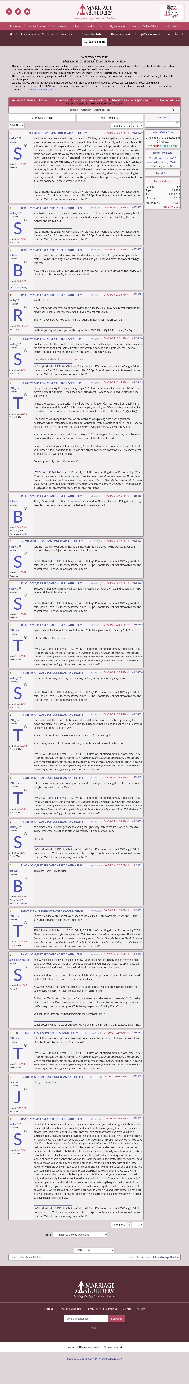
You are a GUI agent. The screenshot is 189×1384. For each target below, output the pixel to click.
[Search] (172, 110)
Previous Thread (43, 117)
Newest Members (162, 152)
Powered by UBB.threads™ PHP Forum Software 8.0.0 (94, 1358)
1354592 (138, 249)
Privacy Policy (94, 1309)
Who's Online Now (163, 132)
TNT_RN (97, 541)
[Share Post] (128, 133)
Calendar (86, 109)
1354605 (138, 910)
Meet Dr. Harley (92, 34)
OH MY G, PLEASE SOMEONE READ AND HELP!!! (58, 133)
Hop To (47, 1234)
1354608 (138, 1076)
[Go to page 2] (141, 126)
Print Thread (17, 125)
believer (98, 910)
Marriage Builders (23, 100)
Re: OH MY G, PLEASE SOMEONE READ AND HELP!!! (52, 207)
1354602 (138, 777)
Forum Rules (17, 1257)
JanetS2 (98, 1119)
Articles (173, 34)
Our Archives (61, 100)
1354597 (138, 540)
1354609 (138, 1118)
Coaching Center (95, 26)
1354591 (138, 207)
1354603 (138, 821)
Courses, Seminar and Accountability (46, 26)
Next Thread (108, 117)
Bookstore (15, 26)
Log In (176, 100)
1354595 (138, 382)
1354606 (138, 954)
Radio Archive (172, 26)
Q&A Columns (150, 34)
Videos (75, 26)
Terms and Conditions (70, 1309)
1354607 (138, 1032)
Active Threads (102, 109)
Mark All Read (34, 1257)
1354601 (138, 714)
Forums (43, 100)
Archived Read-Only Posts (91, 100)
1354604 (138, 865)
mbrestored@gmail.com (43, 89)
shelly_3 (98, 208)
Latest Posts (162, 173)
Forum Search (163, 116)
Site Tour (67, 34)
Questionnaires (118, 26)
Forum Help (150, 1257)
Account (141, 1309)
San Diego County (18, 287)
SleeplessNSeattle (93, 1033)
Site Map (127, 1309)
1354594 (138, 338)
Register (164, 100)
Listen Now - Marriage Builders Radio (171, 12)
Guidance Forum (94, 41)
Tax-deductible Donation (36, 34)
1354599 (138, 624)
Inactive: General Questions (130, 100)
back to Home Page (94, 9)
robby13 (97, 338)
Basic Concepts (121, 34)
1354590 (138, 132)
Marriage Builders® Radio (145, 26)
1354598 (138, 582)
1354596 (138, 495)
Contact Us (135, 1257)
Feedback (49, 1309)
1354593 (138, 294)
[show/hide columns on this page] (178, 109)
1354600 (138, 672)
